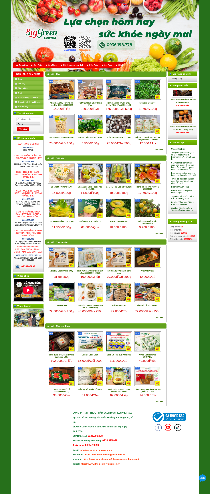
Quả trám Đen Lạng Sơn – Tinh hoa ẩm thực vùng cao (182, 209)
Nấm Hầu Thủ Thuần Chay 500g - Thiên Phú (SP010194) (118, 104)
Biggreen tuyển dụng (180, 187)
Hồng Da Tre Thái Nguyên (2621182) (148, 188)
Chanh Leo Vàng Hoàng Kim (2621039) (90, 188)
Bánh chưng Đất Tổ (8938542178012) (61, 390)
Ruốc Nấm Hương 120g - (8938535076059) (119, 390)
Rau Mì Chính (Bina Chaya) (90, 137)
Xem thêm (159, 150)
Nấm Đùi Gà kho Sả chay (147, 305)
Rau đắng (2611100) (147, 103)
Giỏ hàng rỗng (176, 79)
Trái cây (60, 158)
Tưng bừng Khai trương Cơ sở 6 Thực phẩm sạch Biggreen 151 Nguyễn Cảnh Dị (183, 156)
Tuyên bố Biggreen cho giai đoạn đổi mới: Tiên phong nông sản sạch (182, 181)
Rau (58, 74)
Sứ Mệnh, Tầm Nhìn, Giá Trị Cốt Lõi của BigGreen (182, 197)
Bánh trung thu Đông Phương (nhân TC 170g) (147, 390)
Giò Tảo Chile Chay (90, 355)
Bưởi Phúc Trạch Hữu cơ (90, 221)
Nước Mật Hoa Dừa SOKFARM (147, 356)
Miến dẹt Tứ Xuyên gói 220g (90, 389)
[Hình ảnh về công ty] (29, 326)
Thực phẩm (62, 242)
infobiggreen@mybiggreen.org (96, 450)
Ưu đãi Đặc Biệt (177, 149)
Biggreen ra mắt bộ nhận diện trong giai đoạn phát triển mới (183, 174)
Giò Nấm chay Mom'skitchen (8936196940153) (90, 306)
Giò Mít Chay (61, 305)
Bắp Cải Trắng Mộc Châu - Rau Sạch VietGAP (182, 203)
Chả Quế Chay (147, 271)
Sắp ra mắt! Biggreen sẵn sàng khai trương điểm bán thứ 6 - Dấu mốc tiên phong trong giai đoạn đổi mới (182, 166)
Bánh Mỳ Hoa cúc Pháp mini (119, 355)
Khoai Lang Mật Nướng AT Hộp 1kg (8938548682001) (61, 104)
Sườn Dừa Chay (119, 305)
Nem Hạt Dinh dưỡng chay (61, 271)
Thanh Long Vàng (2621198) (61, 221)
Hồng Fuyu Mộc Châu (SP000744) (147, 222)
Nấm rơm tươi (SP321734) (119, 137)
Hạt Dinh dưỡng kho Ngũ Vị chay (119, 272)
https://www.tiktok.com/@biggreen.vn (100, 464)
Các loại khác (63, 326)
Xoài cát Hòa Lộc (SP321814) (119, 187)
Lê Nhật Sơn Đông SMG (61, 187)
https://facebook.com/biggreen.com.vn (105, 454)
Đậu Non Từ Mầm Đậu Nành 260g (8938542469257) (147, 138)
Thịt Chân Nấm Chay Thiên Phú (90, 104)
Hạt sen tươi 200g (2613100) (61, 137)
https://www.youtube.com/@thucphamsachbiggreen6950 (113, 459)
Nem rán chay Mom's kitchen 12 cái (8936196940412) (90, 272)
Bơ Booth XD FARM (118, 221)
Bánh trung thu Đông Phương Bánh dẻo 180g (61, 356)
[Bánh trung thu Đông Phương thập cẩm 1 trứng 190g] (182, 106)
